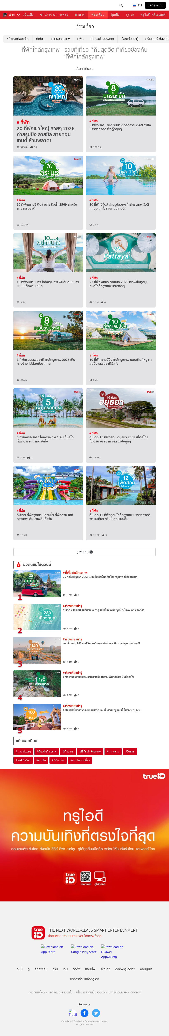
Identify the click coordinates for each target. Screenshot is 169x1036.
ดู (29, 969)
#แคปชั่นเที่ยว (23, 760)
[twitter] (96, 1013)
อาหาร (80, 14)
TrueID (11, 5)
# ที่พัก (23, 122)
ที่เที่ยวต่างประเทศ (102, 38)
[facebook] (84, 1013)
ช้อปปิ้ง (90, 969)
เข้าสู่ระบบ (155, 5)
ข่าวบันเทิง (26, 14)
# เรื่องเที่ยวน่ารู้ (72, 606)
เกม (65, 969)
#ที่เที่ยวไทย (58, 760)
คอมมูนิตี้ (146, 969)
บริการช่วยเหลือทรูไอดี (84, 979)
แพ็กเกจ (105, 969)
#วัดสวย (130, 751)
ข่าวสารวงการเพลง (54, 14)
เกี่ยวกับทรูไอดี (36, 992)
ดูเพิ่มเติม (82, 552)
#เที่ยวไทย (68, 751)
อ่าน (12, 14)
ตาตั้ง (76, 969)
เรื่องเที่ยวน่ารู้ (129, 38)
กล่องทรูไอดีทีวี (125, 969)
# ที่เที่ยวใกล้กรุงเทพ (75, 572)
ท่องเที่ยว (97, 14)
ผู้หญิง (115, 14)
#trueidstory (23, 751)
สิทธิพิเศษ (41, 969)
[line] (73, 1013)
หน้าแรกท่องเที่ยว (18, 38)
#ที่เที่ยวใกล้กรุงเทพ (90, 751)
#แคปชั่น (41, 760)
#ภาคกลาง (113, 751)
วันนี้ (20, 969)
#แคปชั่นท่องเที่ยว (80, 760)
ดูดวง (130, 14)
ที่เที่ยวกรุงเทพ (60, 38)
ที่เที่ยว (40, 38)
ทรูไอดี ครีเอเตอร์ (153, 14)
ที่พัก (80, 38)
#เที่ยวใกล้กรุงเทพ (46, 751)
